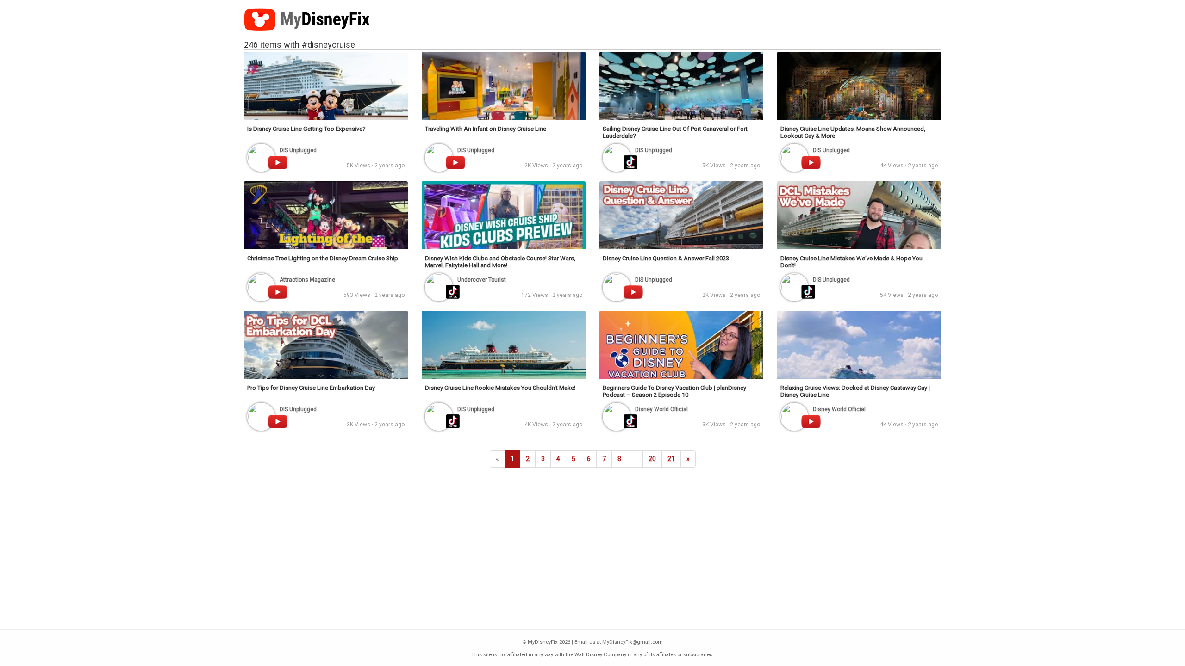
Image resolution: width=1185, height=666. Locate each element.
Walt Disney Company (600, 655)
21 (671, 458)
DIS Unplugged (298, 150)
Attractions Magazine (307, 280)
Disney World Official (661, 409)
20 (652, 458)
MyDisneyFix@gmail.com (632, 642)
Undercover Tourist (481, 280)
